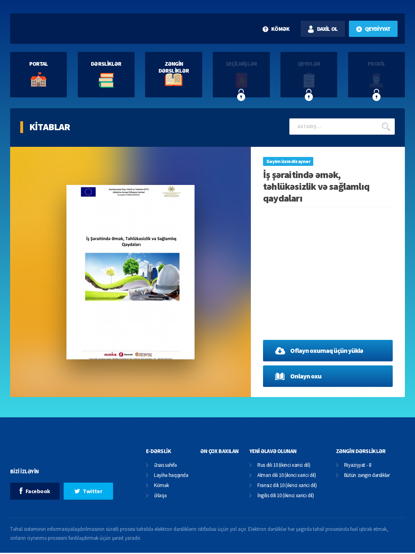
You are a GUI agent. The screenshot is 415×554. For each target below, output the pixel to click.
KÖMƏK (280, 28)
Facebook (38, 491)
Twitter (92, 491)
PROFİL (376, 63)
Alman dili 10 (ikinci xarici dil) (286, 475)
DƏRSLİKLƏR (106, 63)
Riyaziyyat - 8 (357, 465)
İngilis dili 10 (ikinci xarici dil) (285, 496)
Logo (64, 28)
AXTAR (386, 126)
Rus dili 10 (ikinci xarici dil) (283, 465)
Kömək (161, 486)
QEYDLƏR (308, 63)
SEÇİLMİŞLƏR (241, 63)
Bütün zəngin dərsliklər (367, 475)
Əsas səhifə (165, 465)
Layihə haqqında (171, 475)
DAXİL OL (327, 28)
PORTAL (38, 63)
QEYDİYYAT (377, 28)
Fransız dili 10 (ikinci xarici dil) (287, 486)
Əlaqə (160, 496)
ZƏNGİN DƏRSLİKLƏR (173, 67)
